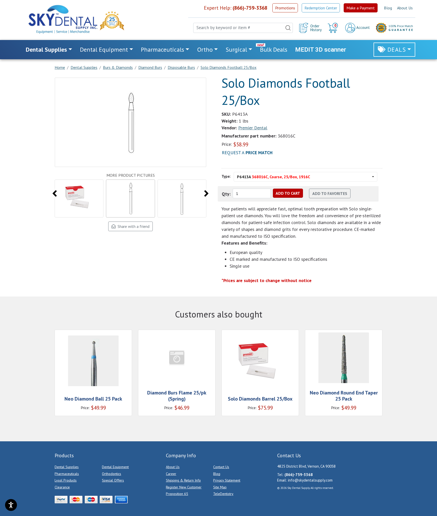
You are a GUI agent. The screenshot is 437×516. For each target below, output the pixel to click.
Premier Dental (252, 128)
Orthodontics (111, 473)
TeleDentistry (223, 493)
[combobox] (243, 28)
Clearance (62, 487)
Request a (247, 152)
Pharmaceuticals (67, 473)
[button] (333, 28)
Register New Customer (184, 487)
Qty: (226, 194)
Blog (388, 7)
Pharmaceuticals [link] (162, 49)
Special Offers (113, 480)
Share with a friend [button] (132, 226)
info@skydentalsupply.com (310, 480)
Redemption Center (320, 7)
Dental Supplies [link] (46, 49)
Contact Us (221, 467)
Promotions (285, 7)
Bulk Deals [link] (273, 49)
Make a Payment (360, 7)
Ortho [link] (205, 49)
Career (171, 473)
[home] (62, 19)
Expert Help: (235, 8)
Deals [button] (396, 49)
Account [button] (362, 27)
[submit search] (288, 28)
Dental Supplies (67, 467)
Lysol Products (66, 480)
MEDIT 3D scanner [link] (320, 49)
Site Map (220, 487)
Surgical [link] (236, 49)
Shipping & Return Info (183, 480)
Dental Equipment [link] (104, 49)
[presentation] (55, 193)
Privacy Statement (226, 480)
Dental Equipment (115, 467)
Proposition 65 (177, 493)
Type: (226, 176)
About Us (405, 7)
